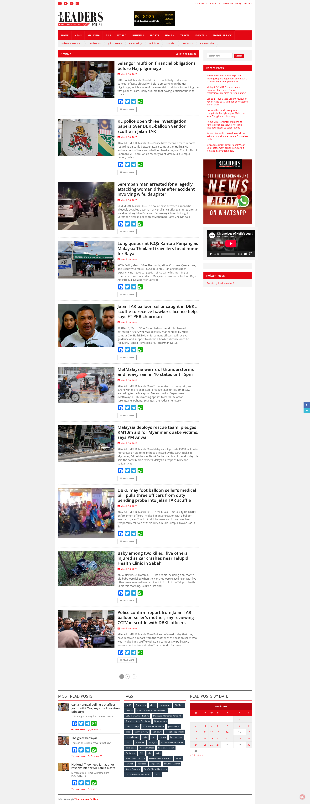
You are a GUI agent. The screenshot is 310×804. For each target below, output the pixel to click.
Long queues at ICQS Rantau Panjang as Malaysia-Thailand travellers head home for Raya (158, 248)
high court (156, 731)
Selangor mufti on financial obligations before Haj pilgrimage (157, 65)
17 (196, 738)
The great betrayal (84, 738)
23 (249, 738)
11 (205, 732)
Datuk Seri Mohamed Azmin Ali (167, 715)
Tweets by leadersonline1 (220, 283)
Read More (128, 109)
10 (196, 732)
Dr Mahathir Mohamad (153, 726)
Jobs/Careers (115, 43)
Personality (135, 43)
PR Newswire (207, 43)
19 (211, 738)
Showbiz (171, 43)
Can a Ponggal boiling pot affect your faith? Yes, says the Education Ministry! (95, 708)
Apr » (200, 755)
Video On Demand (71, 43)
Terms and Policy (232, 3)
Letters (248, 3)
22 (239, 738)
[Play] (210, 254)
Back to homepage (186, 54)
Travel (184, 35)
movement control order (172, 742)
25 (205, 744)
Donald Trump (132, 726)
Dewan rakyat (160, 721)
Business (138, 35)
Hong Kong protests (175, 731)
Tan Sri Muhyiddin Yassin (155, 769)
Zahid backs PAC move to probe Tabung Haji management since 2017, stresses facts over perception (227, 78)
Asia (108, 35)
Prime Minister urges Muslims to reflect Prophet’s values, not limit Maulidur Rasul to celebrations (224, 124)
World (121, 35)
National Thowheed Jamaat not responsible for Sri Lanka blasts (93, 766)
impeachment (132, 737)
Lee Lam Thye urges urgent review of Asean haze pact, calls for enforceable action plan (227, 101)
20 (218, 738)
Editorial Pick (222, 35)
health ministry (141, 731)
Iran (153, 737)
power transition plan (135, 758)
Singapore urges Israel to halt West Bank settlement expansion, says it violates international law (226, 147)
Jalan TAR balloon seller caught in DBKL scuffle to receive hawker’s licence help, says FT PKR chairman (158, 311)
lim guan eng (176, 737)
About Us (215, 3)
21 (227, 738)
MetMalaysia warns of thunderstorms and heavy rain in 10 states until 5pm (156, 371)
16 (249, 732)
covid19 (129, 710)
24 (196, 744)
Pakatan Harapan (166, 747)
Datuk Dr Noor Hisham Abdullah (151, 710)
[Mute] (245, 254)
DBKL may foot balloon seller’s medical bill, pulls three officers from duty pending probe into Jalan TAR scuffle (157, 495)
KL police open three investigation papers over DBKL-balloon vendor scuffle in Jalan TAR (152, 126)
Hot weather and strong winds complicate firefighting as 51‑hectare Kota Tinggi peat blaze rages (226, 113)
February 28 (96, 756)
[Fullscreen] (251, 254)
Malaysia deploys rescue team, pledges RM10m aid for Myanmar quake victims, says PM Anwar (158, 432)
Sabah (178, 758)
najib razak (130, 747)
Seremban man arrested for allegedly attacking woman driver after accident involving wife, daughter (156, 189)
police (158, 753)
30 (249, 744)
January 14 (96, 730)
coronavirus (165, 705)
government (173, 726)
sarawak (129, 763)
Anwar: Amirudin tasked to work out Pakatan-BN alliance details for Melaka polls (227, 136)
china (152, 705)
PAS (142, 753)
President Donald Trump (160, 758)
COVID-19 (179, 705)
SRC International (172, 763)
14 (227, 732)
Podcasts (188, 43)
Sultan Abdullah (133, 769)
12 (211, 732)
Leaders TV (95, 43)
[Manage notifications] (302, 796)
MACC (128, 742)
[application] (231, 243)
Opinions (154, 43)
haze (128, 731)
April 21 (94, 789)
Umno (157, 774)
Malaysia (94, 35)
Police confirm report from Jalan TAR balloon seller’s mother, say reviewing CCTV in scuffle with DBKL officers (156, 617)
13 (218, 732)
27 (218, 744)
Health (169, 35)
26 (211, 744)
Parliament (130, 753)
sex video (142, 763)
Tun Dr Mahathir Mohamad (138, 774)
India (145, 737)
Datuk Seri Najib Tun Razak (138, 721)
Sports (154, 35)
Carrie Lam (141, 705)
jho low (163, 737)
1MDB (128, 705)
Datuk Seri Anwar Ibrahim (137, 715)
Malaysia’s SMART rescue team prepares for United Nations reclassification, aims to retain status (226, 90)
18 (205, 738)
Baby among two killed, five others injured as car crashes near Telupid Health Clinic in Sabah (153, 558)
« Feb (193, 755)
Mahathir (140, 742)
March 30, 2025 (129, 74)
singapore (155, 763)
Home (64, 35)
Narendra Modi (147, 747)
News (78, 35)
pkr (149, 753)
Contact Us (202, 3)
